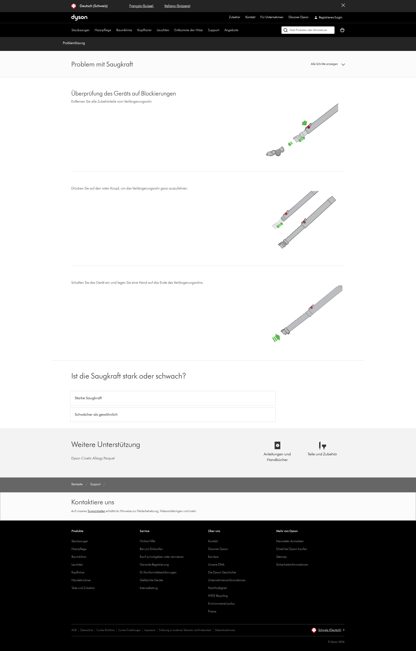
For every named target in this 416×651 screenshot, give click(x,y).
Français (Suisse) (141, 6)
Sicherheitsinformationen (292, 565)
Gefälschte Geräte (151, 580)
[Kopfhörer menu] (154, 30)
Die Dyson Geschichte (222, 572)
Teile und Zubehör (83, 588)
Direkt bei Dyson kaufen (291, 549)
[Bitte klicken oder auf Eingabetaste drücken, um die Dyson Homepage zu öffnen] (79, 18)
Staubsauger (80, 30)
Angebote (231, 30)
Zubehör (234, 17)
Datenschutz (86, 630)
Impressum (149, 630)
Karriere (213, 557)
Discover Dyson (299, 17)
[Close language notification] (343, 6)
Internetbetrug (149, 588)
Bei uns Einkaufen (151, 549)
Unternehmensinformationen (227, 580)
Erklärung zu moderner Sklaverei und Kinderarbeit (185, 630)
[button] (313, 64)
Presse (212, 611)
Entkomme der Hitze (188, 30)
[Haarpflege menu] (113, 30)
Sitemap (281, 557)
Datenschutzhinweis (225, 630)
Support (213, 30)
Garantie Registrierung (154, 565)
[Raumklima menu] (134, 30)
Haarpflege (103, 30)
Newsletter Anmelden (290, 541)
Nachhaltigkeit (217, 588)
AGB (74, 630)
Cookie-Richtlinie (105, 630)
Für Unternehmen (271, 17)
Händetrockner (81, 580)
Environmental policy (221, 604)
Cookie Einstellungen (129, 630)
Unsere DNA (216, 565)
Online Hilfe (147, 541)
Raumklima (124, 30)
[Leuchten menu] (171, 30)
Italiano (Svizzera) (177, 6)
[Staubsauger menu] (91, 30)
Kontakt (250, 17)
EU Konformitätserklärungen (158, 572)
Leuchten (163, 30)
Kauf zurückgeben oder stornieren (162, 557)
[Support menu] (221, 30)
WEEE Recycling (218, 596)
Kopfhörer (144, 30)
